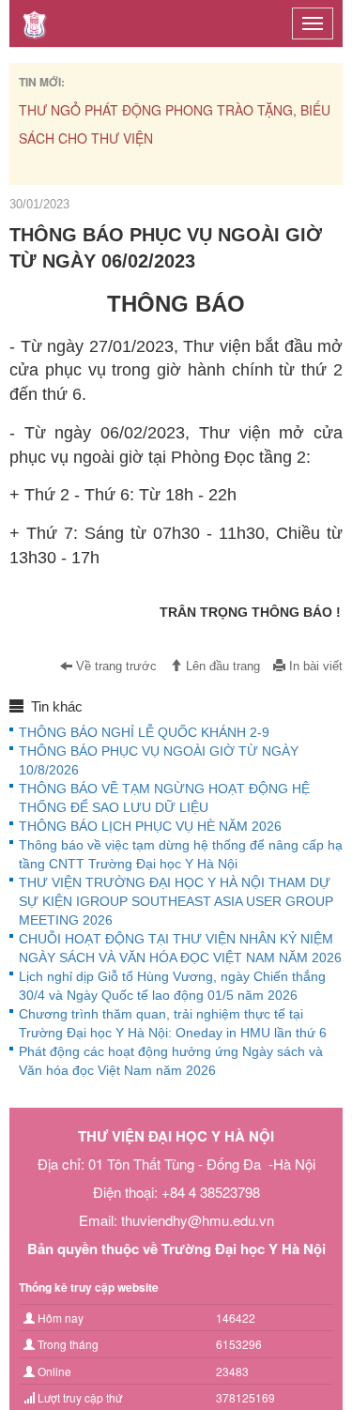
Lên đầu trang (221, 666)
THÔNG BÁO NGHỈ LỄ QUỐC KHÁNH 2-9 (144, 732)
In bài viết (314, 666)
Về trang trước (114, 666)
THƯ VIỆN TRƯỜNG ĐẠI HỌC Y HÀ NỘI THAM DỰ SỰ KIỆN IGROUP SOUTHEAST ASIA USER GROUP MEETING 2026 (176, 901)
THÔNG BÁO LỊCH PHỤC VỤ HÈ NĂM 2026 (150, 826)
